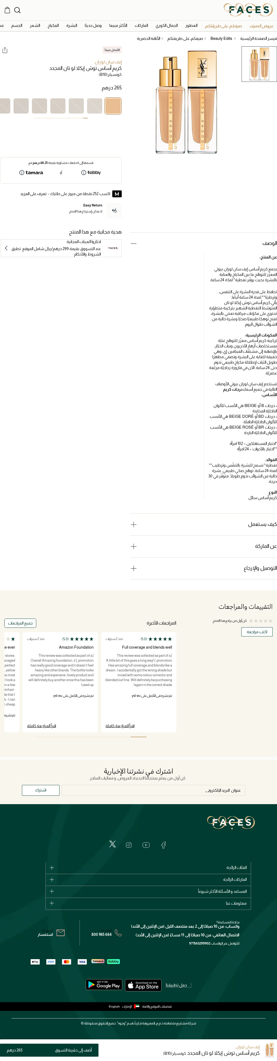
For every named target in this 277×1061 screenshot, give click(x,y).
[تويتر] (112, 844)
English (114, 1006)
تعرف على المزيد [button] (33, 193)
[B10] (113, 106)
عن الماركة (266, 546)
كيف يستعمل (262, 524)
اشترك (40, 790)
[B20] (94, 106)
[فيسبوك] (163, 845)
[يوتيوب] (146, 845)
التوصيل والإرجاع (260, 568)
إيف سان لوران (108, 61)
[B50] (21, 106)
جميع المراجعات (20, 623)
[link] (141, 25)
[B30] (76, 106)
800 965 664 (101, 934)
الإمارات (127, 1006)
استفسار (45, 934)
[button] (261, 26)
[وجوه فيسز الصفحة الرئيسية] (248, 10)
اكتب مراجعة (257, 631)
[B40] (58, 106)
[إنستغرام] (128, 845)
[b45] (39, 106)
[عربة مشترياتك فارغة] (7, 10)
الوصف (269, 243)
